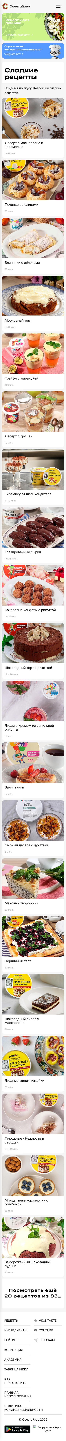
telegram (47, 1340)
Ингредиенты (15, 1330)
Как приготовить (15, 1381)
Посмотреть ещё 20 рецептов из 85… (33, 1293)
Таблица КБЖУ (16, 1369)
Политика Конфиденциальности (17, 1408)
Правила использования (17, 1394)
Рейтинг (11, 1340)
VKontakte (47, 1320)
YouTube (46, 1330)
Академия (12, 1359)
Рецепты (11, 1320)
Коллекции (13, 1350)
